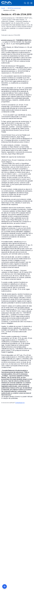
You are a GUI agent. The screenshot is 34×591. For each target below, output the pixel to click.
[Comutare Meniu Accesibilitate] (4, 586)
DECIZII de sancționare (14, 8)
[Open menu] (31, 3)
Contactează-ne (19, 402)
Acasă (3, 8)
